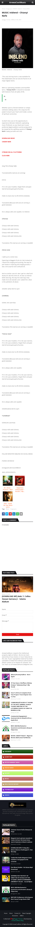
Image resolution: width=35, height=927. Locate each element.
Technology (9, 790)
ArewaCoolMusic (17, 2)
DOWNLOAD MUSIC (8, 138)
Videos (7, 795)
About (11, 913)
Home (3, 9)
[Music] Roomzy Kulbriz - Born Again (20, 675)
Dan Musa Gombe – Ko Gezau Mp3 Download (22, 868)
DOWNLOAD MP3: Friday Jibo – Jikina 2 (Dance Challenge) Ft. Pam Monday (22, 850)
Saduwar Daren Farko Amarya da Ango (21, 831)
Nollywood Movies (11, 784)
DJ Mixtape (8, 757)
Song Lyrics (9, 9)
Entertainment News (12, 762)
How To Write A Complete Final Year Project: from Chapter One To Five (21, 695)
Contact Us (17, 913)
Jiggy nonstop (6, 20)
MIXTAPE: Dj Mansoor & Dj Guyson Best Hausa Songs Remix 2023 (22, 898)
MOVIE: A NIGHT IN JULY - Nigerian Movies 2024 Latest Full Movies (21, 737)
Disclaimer (15, 915)
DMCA (21, 915)
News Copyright (26, 913)
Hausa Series (9, 768)
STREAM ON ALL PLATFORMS (12, 152)
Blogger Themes (18, 919)
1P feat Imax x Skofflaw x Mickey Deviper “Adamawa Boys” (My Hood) (21, 685)
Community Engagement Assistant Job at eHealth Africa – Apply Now (21, 718)
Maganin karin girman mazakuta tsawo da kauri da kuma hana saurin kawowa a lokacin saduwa (21, 840)
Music (7, 509)
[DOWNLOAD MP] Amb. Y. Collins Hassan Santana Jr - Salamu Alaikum (16, 599)
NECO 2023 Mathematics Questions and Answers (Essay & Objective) (21, 728)
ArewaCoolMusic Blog (17, 920)
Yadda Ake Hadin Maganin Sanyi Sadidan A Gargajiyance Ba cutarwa (21, 859)
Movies (7, 773)
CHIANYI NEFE (6, 142)
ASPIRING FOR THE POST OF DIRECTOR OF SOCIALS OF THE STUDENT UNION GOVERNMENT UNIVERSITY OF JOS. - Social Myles (21, 878)
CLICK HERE (6, 155)
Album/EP (8, 751)
